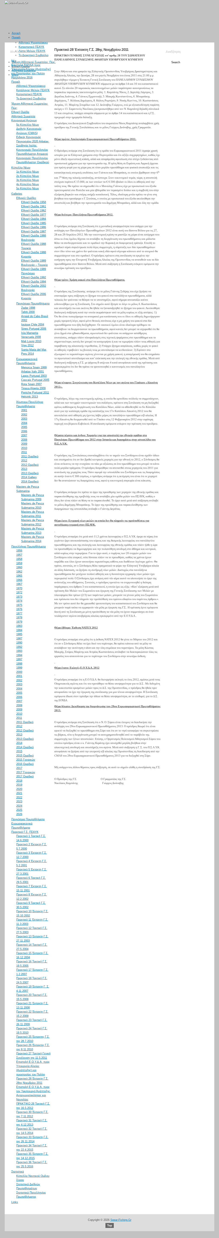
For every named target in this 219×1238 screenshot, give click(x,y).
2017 (19, 768)
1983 (19, 625)
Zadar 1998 (28, 307)
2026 (19, 814)
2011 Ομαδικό (29, 456)
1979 (19, 621)
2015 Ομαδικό (25, 755)
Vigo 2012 (27, 345)
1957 (19, 554)
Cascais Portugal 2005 (35, 380)
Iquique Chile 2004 (32, 324)
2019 (19, 784)
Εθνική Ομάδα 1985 (33, 223)
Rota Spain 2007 (31, 384)
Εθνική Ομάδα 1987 (33, 231)
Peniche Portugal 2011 (35, 392)
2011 (24, 452)
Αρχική (16, 33)
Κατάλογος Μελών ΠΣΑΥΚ (33, 90)
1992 (19, 646)
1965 (19, 575)
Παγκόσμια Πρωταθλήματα (33, 303)
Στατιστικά (17, 1171)
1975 (19, 605)
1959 (19, 563)
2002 (24, 414)
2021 (19, 793)
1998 (19, 663)
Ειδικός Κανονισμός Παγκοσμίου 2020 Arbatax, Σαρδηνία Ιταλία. (32, 141)
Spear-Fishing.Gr (120, 1219)
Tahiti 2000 (28, 312)
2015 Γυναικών (25, 759)
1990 (19, 642)
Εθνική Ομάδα (21, 66)
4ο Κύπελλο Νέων (27, 184)
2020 (19, 789)
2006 (24, 431)
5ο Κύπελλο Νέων (27, 124)
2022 (19, 797)
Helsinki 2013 (29, 396)
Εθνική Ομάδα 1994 (33, 281)
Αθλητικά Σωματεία (24, 70)
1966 (19, 580)
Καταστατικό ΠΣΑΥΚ (31, 46)
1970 (19, 588)
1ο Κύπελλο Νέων (27, 171)
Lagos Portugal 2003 (34, 375)
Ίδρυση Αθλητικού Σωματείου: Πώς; (34, 62)
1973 (19, 596)
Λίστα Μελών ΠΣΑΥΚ (32, 51)
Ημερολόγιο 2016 (22, 77)
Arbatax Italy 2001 (32, 371)
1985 (19, 634)
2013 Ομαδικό (29, 473)
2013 (24, 468)
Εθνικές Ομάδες (26, 198)
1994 (19, 655)
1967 (19, 584)
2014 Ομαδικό (29, 481)
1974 (19, 600)
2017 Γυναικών (25, 772)
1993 (19, 651)
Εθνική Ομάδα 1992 (33, 277)
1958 (19, 559)
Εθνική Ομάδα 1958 (33, 202)
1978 (19, 617)
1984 (19, 630)
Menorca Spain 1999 (34, 367)
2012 (24, 460)
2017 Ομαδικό (25, 776)
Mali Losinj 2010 (31, 341)
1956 (19, 550)
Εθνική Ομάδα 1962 (33, 210)
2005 (24, 427)
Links (15, 74)
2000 (19, 672)
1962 (19, 571)
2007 (24, 435)
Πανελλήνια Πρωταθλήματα (28, 546)
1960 (19, 567)
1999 (19, 667)
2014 (19, 743)
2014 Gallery (29, 477)
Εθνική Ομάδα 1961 (33, 206)
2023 (19, 801)
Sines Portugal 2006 (33, 328)
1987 (19, 638)
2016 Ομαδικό (25, 764)
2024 (19, 805)
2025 (19, 809)
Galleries (16, 193)
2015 (19, 751)
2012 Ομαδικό (29, 464)
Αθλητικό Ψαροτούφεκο (33, 42)
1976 (19, 609)
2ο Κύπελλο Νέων (27, 176)
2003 (24, 418)
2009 (24, 443)
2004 (24, 423)
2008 (24, 439)
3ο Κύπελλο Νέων (27, 180)
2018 (19, 780)
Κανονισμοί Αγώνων (24, 120)
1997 (19, 659)
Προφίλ (16, 37)
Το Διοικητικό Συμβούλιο (33, 55)
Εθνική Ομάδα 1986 (33, 227)
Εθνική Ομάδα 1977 (33, 214)
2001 (24, 410)
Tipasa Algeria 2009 (33, 388)
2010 (24, 448)
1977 (19, 613)
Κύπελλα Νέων (20, 167)
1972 (19, 592)
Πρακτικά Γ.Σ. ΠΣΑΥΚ (24, 832)
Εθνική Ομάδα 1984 (33, 218)
